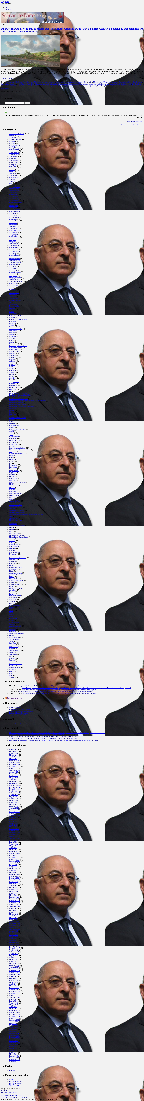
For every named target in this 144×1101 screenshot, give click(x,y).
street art (12, 652)
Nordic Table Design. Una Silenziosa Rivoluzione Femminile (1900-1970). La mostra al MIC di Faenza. (44, 736)
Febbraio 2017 (14, 965)
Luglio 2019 (13, 910)
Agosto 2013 (13, 1044)
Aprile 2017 (13, 961)
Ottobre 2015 (13, 995)
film (10, 391)
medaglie (12, 497)
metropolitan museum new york (19, 503)
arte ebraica (13, 213)
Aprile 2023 (13, 825)
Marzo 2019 (13, 918)
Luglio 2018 (13, 933)
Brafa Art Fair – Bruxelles (18, 319)
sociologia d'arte (14, 637)
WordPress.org (14, 1085)
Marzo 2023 (13, 827)
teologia (12, 658)
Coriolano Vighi (126, 84)
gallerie (11, 420)
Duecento (12, 370)
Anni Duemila (14, 153)
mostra (118, 86)
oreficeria (12, 560)
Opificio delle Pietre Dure (17, 558)
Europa (11, 374)
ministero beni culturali (16, 512)
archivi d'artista (14, 177)
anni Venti (34, 82)
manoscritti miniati (15, 493)
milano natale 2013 (15, 505)
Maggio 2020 (13, 891)
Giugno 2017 (13, 957)
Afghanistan (13, 137)
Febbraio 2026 (14, 761)
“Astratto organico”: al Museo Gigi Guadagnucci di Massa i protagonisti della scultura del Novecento (43, 738)
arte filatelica (13, 234)
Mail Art (12, 488)
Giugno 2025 (13, 776)
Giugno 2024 (13, 798)
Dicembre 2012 (14, 1060)
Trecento (12, 662)
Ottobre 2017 (13, 950)
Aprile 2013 (13, 1052)
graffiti (11, 431)
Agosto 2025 (13, 772)
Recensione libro (14, 605)
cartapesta (12, 332)
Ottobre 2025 (13, 768)
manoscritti (13, 491)
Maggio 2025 (13, 778)
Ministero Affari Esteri (16, 510)
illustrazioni (13, 438)
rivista (11, 613)
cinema (11, 342)
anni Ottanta (13, 156)
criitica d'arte (77, 82)
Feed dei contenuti (15, 1081)
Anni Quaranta (14, 158)
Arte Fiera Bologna (15, 230)
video (11, 675)
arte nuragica (13, 264)
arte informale (13, 243)
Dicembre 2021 (14, 855)
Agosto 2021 (13, 863)
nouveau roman (14, 552)
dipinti (90, 82)
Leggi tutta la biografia (134, 121)
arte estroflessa (14, 221)
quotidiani (12, 601)
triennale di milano (15, 664)
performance (13, 569)
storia (12, 84)
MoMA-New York (15, 520)
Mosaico (12, 527)
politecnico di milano (16, 580)
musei (101, 82)
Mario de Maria (110, 86)
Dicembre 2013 (14, 1037)
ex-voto (11, 376)
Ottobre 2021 (13, 859)
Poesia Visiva (13, 579)
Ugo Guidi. (137, 86)
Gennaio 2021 (14, 876)
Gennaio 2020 (14, 899)
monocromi (13, 524)
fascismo (12, 384)
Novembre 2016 (14, 971)
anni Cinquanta (14, 149)
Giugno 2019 (13, 912)
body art (12, 317)
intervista (12, 446)
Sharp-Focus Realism (16, 633)
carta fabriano (13, 331)
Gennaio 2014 (14, 1035)
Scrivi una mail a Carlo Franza (131, 125)
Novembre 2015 (14, 993)
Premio (11, 592)
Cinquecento (13, 344)
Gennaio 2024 (14, 808)
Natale (11, 543)
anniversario (13, 168)
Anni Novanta (14, 155)
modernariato (13, 518)
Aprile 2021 (13, 870)
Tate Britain (13, 654)
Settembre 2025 (14, 770)
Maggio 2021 (13, 868)
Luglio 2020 (13, 887)
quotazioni (12, 599)
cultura (85, 82)
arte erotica (13, 219)
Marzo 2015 (13, 1009)
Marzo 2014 (13, 1031)
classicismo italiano (15, 348)
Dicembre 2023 (14, 810)
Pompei (11, 586)
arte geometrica (14, 238)
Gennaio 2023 (14, 831)
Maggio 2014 (13, 1027)
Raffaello (12, 603)
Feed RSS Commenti (20, 1097)
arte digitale (13, 208)
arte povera (13, 276)
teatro (11, 656)
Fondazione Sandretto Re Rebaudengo (22, 406)
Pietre (11, 571)
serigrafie (12, 630)
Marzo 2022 (13, 850)
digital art (12, 365)
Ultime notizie (14, 698)
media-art (12, 499)
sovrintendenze (14, 639)
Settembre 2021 (14, 861)
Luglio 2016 (13, 978)
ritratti (140, 82)
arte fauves (12, 226)
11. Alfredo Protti (24, 84)
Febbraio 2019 (14, 920)
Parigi (11, 565)
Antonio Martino (14, 707)
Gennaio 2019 (14, 921)
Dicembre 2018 (14, 923)
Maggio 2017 (13, 959)
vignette (12, 677)
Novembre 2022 (14, 834)
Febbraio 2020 (14, 897)
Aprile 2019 (13, 916)
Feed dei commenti (15, 1083)
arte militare (13, 257)
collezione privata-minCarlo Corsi (108, 84)
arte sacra (12, 289)
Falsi (10, 380)
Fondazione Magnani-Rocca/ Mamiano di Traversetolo (27, 401)
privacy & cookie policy (9, 1092)
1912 (32, 84)
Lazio (11, 457)
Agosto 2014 (13, 1022)
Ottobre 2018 (13, 927)
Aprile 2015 (13, 1007)
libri (10, 463)
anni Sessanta (13, 160)
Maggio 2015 (13, 1005)
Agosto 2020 (13, 885)
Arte (39, 82)
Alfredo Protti (54, 84)
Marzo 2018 (13, 940)
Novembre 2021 (14, 857)
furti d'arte (12, 414)
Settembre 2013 (14, 1043)
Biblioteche (13, 314)
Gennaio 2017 (14, 967)
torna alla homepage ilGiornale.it (12, 1095)
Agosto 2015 (13, 999)
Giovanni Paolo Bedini (32, 86)
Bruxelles (12, 321)
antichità (12, 170)
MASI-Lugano (14, 495)
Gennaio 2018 (14, 944)
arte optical (13, 268)
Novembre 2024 (14, 789)
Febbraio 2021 (14, 874)
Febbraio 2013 (14, 1056)
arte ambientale (14, 190)
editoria (11, 372)
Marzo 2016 (13, 986)
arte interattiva (14, 245)
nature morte (13, 544)
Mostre (95, 82)
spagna (11, 641)
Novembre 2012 (14, 1062)
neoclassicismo (14, 546)
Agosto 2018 (13, 931)
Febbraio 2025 (14, 783)
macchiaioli (13, 480)
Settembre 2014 (14, 1020)
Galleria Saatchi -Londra (17, 418)
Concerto (12, 353)
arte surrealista (14, 293)
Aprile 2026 (13, 757)
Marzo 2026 (13, 759)
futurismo (12, 416)
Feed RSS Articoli (7, 1097)
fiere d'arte (12, 389)
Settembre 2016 (14, 974)
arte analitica (13, 192)
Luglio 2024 (13, 797)
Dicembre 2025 (14, 764)
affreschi (12, 136)
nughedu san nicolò (15, 556)
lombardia (12, 474)
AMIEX (12, 147)
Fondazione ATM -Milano (18, 393)
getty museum (14, 425)
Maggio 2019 (13, 914)
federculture (13, 385)
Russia (11, 614)
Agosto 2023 (13, 817)
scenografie (13, 618)
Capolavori (13, 327)
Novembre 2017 (14, 948)
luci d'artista (13, 478)
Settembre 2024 (14, 793)
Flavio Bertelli (19, 86)
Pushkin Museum (15, 596)
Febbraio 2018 (14, 942)
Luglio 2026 (13, 751)
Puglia (11, 594)
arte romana (13, 283)
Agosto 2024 (13, 795)
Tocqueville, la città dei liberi (18, 715)
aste (10, 302)
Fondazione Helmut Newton (18, 397)
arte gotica (12, 240)
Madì (11, 484)
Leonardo (12, 459)
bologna (85, 84)
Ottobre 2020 (13, 882)
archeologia (13, 173)
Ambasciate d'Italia (15, 139)
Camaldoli (12, 323)
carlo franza (92, 84)
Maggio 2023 (13, 823)
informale (12, 442)
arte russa (12, 287)
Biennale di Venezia (16, 315)
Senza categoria (14, 628)
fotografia (12, 408)
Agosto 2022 (13, 840)
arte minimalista (14, 261)
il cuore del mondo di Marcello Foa (21, 711)
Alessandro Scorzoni (42, 84)
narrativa (12, 541)
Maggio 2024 (13, 800)
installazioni (13, 444)
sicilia (11, 635)
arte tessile (12, 296)
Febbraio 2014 (14, 1033)
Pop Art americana (15, 588)
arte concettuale (14, 200)
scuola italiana (14, 622)
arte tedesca (13, 295)
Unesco (11, 666)
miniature (12, 508)
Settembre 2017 (14, 952)
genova (11, 421)
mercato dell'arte (14, 501)
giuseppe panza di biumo (17, 429)
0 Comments (5, 88)
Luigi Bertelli (91, 86)
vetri (10, 673)
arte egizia (12, 215)
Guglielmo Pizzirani (71, 86)
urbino (11, 669)
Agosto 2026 (13, 749)
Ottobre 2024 (13, 791)
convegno (69, 82)
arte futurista (13, 236)
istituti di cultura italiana (17, 448)
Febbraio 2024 (14, 806)
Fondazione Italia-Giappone (18, 399)
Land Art (12, 455)
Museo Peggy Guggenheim (18, 537)
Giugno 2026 (13, 753)
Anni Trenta (13, 164)
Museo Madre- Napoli (16, 535)
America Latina (14, 145)
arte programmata (15, 278)
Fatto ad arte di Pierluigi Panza (19, 709)
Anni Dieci (26, 82)
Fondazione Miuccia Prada (18, 404)
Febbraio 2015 (14, 1010)
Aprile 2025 (13, 779)
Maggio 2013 (13, 1050)
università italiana (15, 667)
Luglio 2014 (13, 1024)
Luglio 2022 (13, 842)
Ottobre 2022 (13, 836)
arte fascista (13, 225)
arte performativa (15, 272)
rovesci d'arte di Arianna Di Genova (21, 724)
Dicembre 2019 (14, 901)
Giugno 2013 (13, 1048)
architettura (13, 175)
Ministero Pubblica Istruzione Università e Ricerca (26, 514)
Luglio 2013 (13, 1046)
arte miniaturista (14, 259)
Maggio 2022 (13, 846)
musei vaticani (14, 533)
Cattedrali (12, 336)
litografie (12, 473)
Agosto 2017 (13, 954)
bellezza (12, 310)
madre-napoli (13, 486)
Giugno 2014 (13, 1026)
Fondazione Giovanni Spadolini (19, 395)
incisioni (16, 382)
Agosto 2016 (13, 976)
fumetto (11, 412)
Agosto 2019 (13, 908)
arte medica (13, 253)
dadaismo (12, 361)
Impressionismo (14, 440)
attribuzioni (13, 304)
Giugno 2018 (13, 935)
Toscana (12, 660)
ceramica (12, 338)
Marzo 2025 (13, 781)
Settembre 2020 (14, 884)
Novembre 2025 (14, 766)
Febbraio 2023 (14, 829)
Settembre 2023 (14, 815)
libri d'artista (13, 465)
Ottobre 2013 (13, 1041)
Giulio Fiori (59, 86)
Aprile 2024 (13, 802)
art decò (12, 181)
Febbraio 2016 (14, 988)
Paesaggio (122, 82)
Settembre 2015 (14, 997)
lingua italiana (14, 471)
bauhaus (12, 308)
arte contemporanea (48, 82)
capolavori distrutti (15, 329)
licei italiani (13, 469)
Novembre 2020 (14, 880)
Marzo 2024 (13, 804)
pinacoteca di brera (15, 573)
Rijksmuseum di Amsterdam (18, 609)
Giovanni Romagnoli (48, 86)
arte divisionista (14, 211)
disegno (11, 368)
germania (12, 423)
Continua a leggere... (8, 78)
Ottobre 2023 (13, 814)
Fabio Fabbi (9, 86)
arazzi (11, 172)
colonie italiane (14, 351)
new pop (12, 548)
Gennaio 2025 (14, 785)
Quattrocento (13, 597)
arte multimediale (15, 262)
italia (10, 452)
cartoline (12, 334)
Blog (6, 7)
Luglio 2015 (13, 1001)
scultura (11, 620)
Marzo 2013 (13, 1054)
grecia (11, 435)
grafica (11, 433)
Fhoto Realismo (14, 387)
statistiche (12, 645)
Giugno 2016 (13, 980)
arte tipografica (14, 298)
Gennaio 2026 (14, 762)
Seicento (12, 624)
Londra (11, 476)
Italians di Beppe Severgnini (18, 713)
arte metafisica (14, 255)
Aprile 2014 (13, 1029)
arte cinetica (17, 209)
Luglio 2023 (13, 819)
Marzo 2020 (13, 895)
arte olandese (13, 266)
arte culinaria (13, 204)
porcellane (12, 590)
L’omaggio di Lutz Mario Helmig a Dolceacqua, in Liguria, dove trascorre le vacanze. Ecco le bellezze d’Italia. (54, 686)
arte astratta (13, 194)
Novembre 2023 (14, 812)
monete (11, 522)
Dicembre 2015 (14, 991)
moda (11, 516)
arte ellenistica (14, 217)
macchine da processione (17, 482)
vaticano (12, 671)
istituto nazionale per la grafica (19, 450)
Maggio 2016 (13, 982)
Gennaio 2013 (14, 1058)
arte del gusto (13, 206)
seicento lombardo (15, 626)
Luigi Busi (100, 86)
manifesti (12, 490)
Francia (11, 410)
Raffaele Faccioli (127, 86)
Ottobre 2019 (13, 904)
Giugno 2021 (13, 867)
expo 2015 (12, 378)
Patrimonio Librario (15, 567)
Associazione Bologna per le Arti (71, 84)
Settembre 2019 (14, 906)
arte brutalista (13, 198)
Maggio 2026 (13, 755)
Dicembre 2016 (14, 969)
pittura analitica (14, 575)
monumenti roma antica (17, 526)
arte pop (12, 274)
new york (12, 550)
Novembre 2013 (14, 1039)
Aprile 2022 (13, 848)
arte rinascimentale (15, 281)
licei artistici (13, 467)
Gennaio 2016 (14, 990)
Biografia (8, 9)
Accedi (11, 1079)
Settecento (12, 632)
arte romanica (13, 285)
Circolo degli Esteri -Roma (18, 346)
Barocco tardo (14, 306)
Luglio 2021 (13, 865)
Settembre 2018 (14, 929)
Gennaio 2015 (14, 1012)
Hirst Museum (14, 437)
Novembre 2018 (14, 925)
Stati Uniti (12, 643)
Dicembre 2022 (14, 832)
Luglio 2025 (13, 774)
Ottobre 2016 (13, 973)
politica (11, 582)
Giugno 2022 (13, 844)
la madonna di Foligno (16, 454)
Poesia (11, 577)
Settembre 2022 (14, 838)
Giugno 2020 (13, 889)
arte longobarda (14, 251)
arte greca (12, 242)
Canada (11, 325)
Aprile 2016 (13, 984)
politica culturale (132, 82)
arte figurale (13, 232)
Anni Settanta (13, 162)
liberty (11, 461)
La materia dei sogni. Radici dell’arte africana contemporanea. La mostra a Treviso (36, 735)
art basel (12, 179)
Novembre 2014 (14, 1016)
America (12, 141)
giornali (11, 427)
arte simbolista (14, 291)
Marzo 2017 (13, 963)
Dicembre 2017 (14, 946)
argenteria (16, 185)
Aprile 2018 (13, 938)
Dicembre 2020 (14, 878)
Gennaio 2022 (14, 853)
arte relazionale (14, 279)
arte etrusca (13, 223)
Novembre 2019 (14, 903)
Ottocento (115, 82)
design (11, 363)
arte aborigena (14, 189)
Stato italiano (5, 84)
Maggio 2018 (13, 937)
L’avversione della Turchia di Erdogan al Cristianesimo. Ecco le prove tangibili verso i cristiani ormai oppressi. (60, 690)
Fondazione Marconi (16, 402)
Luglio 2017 (13, 956)
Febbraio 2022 (14, 851)
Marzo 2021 (13, 872)
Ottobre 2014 (13, 1018)
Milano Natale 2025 (16, 507)
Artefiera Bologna (15, 300)
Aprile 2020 (13, 893)
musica (11, 539)
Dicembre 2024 (14, 787)
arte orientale (13, 270)
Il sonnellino (82, 86)
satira (11, 616)
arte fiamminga (14, 228)
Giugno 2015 (13, 1003)
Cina (10, 340)
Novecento (107, 82)
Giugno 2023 (13, 821)
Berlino (11, 312)
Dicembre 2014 (14, 1014)
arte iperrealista (14, 247)
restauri (11, 607)
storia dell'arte (13, 650)
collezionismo (60, 82)
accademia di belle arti (14, 82)
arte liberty (12, 249)
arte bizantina (13, 196)
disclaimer (4, 1090)
